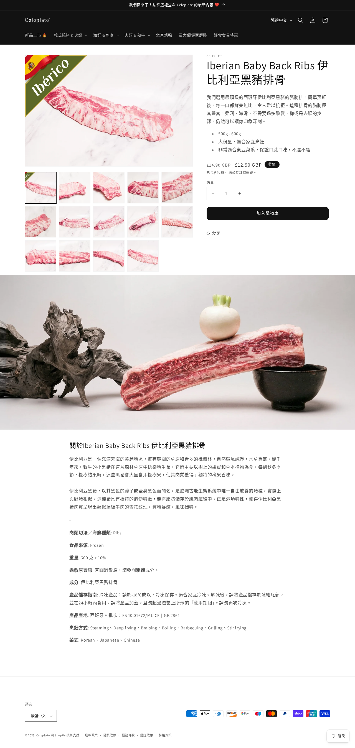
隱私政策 (109, 735)
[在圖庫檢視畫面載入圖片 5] (177, 187)
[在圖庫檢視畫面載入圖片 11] (40, 256)
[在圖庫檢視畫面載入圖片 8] (109, 222)
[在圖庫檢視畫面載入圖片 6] (40, 222)
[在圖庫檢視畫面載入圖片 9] (143, 222)
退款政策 (91, 735)
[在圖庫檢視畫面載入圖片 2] (74, 187)
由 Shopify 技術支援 (65, 735)
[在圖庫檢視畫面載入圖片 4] (143, 187)
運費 (249, 172)
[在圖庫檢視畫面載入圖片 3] (109, 187)
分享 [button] (216, 232)
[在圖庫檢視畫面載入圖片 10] (177, 222)
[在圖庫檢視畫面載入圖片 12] (74, 256)
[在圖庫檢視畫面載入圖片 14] (143, 256)
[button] (70, 35)
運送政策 (146, 735)
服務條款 (128, 735)
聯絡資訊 (165, 735)
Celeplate (43, 735)
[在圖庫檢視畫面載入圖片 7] (74, 222)
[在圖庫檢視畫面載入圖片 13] (109, 256)
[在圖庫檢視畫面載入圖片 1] (40, 187)
